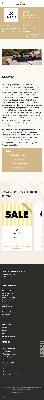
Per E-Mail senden (17, 168)
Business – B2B (8, 363)
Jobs (5, 366)
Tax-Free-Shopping (10, 354)
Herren (5, 331)
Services (6, 360)
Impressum (7, 372)
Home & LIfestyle (9, 336)
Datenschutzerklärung (11, 375)
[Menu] (40, 4)
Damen (6, 328)
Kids (4, 333)
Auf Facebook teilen (18, 155)
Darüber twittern (17, 159)
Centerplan (7, 351)
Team (5, 369)
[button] (4, 396)
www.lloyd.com (31, 36)
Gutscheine (7, 357)
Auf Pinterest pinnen (18, 163)
